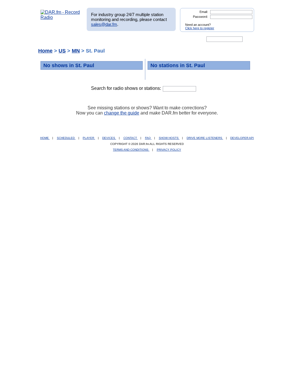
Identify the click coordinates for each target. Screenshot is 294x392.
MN (76, 51)
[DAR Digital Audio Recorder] (50, 39)
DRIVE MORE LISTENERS (205, 137)
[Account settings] (175, 39)
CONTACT (130, 137)
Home (45, 51)
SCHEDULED (66, 137)
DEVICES (109, 137)
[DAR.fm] (60, 17)
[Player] (106, 39)
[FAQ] (152, 39)
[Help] (130, 39)
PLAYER (89, 137)
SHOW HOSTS (169, 137)
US (62, 51)
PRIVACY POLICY (169, 149)
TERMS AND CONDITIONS (131, 149)
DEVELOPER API (242, 137)
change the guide (121, 112)
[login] (245, 22)
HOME (45, 137)
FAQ (148, 137)
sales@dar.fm (104, 24)
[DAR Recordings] (78, 39)
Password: (200, 16)
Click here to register (199, 28)
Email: (204, 11)
